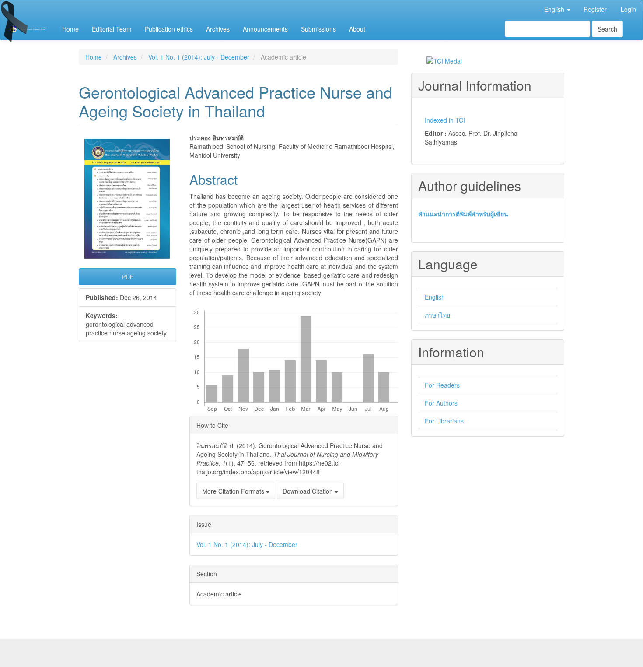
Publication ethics (169, 29)
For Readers (442, 385)
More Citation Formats (234, 491)
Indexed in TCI (445, 120)
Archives (218, 29)
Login (628, 9)
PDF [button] (128, 276)
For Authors (441, 403)
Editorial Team (112, 29)
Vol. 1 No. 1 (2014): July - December (198, 57)
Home (70, 29)
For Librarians (444, 420)
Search (607, 29)
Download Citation (309, 491)
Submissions (318, 29)
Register (595, 9)
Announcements (265, 29)
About (357, 29)
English (435, 297)
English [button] (555, 9)
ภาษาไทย (437, 315)
